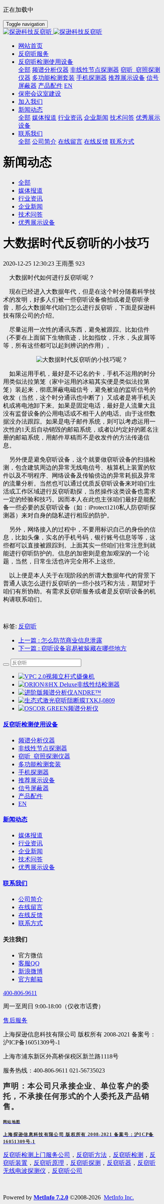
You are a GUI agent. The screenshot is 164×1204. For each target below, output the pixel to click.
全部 (24, 69)
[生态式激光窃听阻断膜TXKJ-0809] (66, 700)
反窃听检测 (128, 1155)
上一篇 (60, 640)
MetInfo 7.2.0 (51, 1197)
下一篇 (72, 648)
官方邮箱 (30, 979)
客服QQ (29, 963)
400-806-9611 (20, 993)
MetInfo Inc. (119, 1197)
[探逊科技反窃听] (82, 32)
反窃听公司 (67, 1171)
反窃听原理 (49, 1163)
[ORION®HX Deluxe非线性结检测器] (69, 684)
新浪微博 (30, 971)
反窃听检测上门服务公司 (36, 1155)
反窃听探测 (85, 1163)
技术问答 (30, 214)
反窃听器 (119, 1163)
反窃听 (27, 626)
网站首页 (30, 46)
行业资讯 (30, 198)
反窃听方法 (91, 1155)
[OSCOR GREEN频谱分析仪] (58, 708)
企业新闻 (30, 206)
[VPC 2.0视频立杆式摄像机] (56, 676)
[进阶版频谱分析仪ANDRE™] (59, 692)
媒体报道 (30, 190)
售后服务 (15, 1020)
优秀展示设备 (36, 222)
